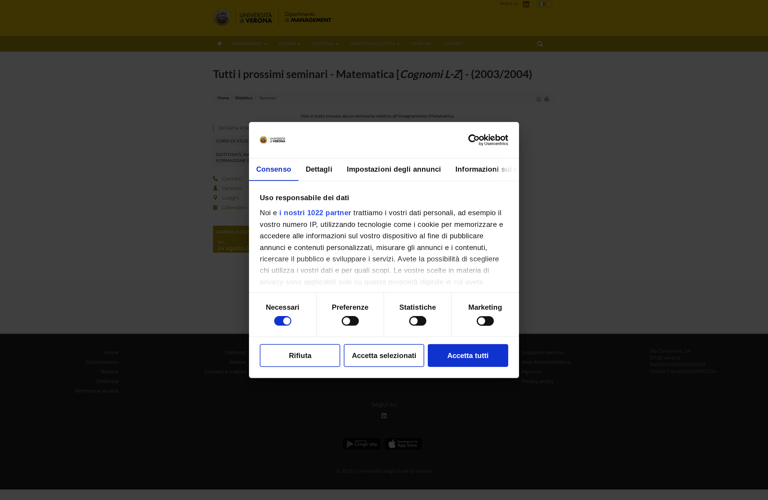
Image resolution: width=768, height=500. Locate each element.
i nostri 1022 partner (315, 213)
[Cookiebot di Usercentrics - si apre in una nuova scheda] (482, 140)
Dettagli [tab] (319, 169)
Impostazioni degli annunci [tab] (394, 169)
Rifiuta (300, 355)
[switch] (350, 321)
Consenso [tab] (273, 169)
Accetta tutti (468, 355)
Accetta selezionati (384, 355)
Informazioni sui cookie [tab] (496, 169)
